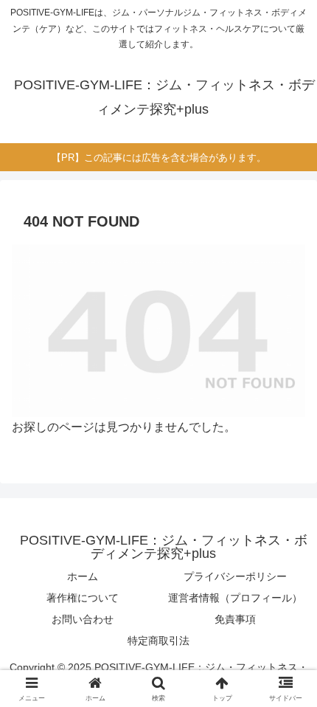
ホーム (82, 576)
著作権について (82, 598)
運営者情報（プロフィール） (235, 598)
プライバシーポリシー (235, 576)
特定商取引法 (158, 640)
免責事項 (235, 619)
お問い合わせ (83, 619)
